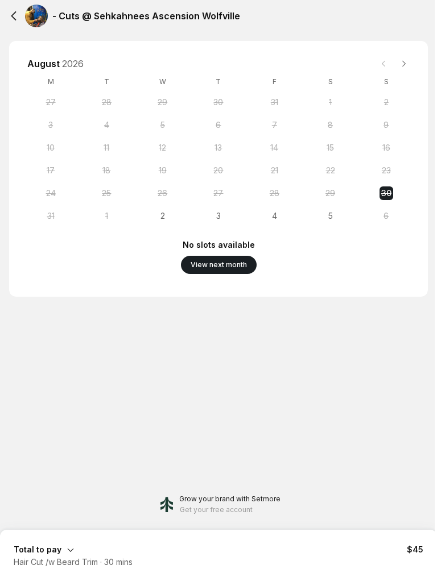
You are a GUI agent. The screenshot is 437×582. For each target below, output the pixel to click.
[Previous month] (383, 64)
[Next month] (404, 64)
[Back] (13, 16)
